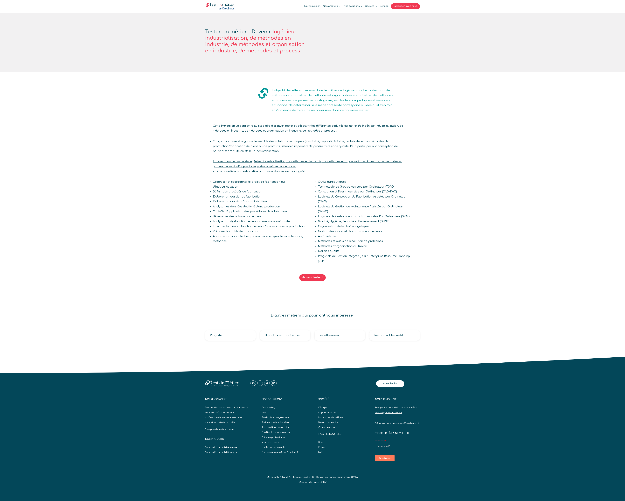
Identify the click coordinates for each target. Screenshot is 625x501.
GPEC (264, 412)
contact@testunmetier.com (388, 412)
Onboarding (268, 407)
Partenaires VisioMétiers (330, 417)
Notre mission (312, 6)
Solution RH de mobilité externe (221, 452)
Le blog (384, 6)
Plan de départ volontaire (275, 427)
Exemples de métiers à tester (219, 429)
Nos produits (330, 6)
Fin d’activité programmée (275, 417)
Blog (320, 442)
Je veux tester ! (312, 277)
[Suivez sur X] (267, 383)
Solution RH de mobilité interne (221, 447)
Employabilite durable (273, 447)
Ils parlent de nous (328, 412)
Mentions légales (309, 482)
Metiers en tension (271, 442)
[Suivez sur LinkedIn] (253, 383)
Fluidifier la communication (276, 432)
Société (369, 6)
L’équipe (322, 407)
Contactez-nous (326, 427)
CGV (323, 482)
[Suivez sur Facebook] (260, 383)
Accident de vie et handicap (276, 422)
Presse (321, 447)
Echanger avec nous (405, 6)
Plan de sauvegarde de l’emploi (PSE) (281, 452)
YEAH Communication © (300, 477)
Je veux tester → (390, 383)
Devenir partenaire (328, 422)
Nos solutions (352, 6)
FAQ (320, 452)
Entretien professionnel (274, 437)
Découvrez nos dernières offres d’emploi (397, 423)
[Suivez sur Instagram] (274, 383)
